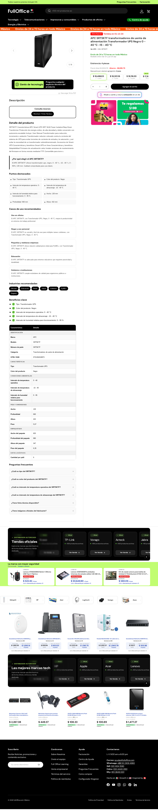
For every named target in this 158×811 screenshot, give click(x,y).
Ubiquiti (13, 600)
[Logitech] (77, 600)
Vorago (110, 600)
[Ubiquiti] (4, 600)
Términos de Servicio (143, 800)
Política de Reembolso (115, 800)
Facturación (145, 2)
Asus (135, 600)
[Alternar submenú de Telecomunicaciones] (46, 19)
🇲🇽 (117, 778)
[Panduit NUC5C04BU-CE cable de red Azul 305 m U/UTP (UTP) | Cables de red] (108, 623)
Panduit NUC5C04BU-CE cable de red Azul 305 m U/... (108, 639)
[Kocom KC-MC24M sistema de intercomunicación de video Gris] (79, 623)
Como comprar (85, 774)
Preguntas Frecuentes (126, 2)
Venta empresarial (59, 769)
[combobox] (86, 11)
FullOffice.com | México (22, 800)
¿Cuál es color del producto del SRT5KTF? (42, 479)
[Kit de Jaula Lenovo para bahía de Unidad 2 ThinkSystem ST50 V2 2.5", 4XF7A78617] (111, 575)
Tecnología (13, 19)
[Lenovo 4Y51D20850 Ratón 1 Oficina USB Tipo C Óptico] (15, 575)
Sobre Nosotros (58, 754)
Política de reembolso (61, 779)
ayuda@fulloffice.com (124, 760)
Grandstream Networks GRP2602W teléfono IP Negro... (49, 639)
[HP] (28, 600)
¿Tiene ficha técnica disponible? (42, 503)
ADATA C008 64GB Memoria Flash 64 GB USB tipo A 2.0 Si (77, 714)
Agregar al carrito (129, 87)
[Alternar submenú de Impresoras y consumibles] (78, 19)
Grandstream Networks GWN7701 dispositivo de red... (137, 639)
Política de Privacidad (96, 800)
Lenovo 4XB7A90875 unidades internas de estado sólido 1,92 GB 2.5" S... (85, 573)
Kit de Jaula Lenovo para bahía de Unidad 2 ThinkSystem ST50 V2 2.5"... (133, 573)
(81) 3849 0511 (117, 772)
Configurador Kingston (89, 779)
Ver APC (93, 49)
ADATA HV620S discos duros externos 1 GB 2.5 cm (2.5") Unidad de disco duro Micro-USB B (136, 714)
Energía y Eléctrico (17, 24)
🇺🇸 (130, 778)
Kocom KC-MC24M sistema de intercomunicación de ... (79, 639)
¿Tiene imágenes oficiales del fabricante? (42, 510)
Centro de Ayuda (86, 759)
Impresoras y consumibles (63, 19)
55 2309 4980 (126, 763)
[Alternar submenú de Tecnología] (20, 19)
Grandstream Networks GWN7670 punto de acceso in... (20, 639)
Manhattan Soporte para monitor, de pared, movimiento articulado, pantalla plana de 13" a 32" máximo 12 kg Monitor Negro (48, 714)
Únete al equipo (58, 759)
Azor (61, 600)
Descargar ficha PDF (68, 93)
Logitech (85, 600)
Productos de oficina (92, 19)
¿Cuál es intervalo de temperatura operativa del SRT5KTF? (42, 487)
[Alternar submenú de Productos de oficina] (104, 19)
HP (37, 600)
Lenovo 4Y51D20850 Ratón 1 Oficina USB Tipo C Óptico (37, 573)
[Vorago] (101, 600)
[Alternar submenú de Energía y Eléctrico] (28, 24)
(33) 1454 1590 (117, 766)
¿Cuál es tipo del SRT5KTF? (42, 471)
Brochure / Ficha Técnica (43, 114)
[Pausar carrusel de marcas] (146, 557)
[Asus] (126, 600)
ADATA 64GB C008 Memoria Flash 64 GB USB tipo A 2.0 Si (106, 714)
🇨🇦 (144, 778)
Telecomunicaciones (34, 19)
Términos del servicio (60, 774)
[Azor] (53, 600)
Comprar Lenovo (23, 566)
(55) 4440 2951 (120, 769)
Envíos (129, 800)
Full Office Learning (60, 764)
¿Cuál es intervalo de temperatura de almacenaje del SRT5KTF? (42, 495)
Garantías (83, 764)
